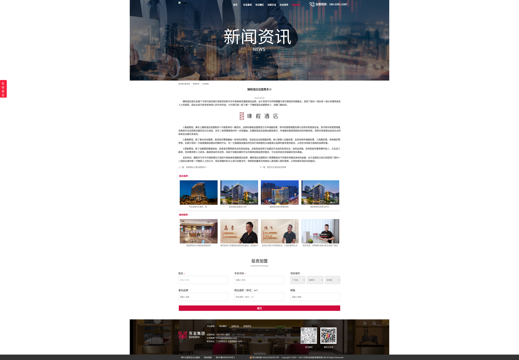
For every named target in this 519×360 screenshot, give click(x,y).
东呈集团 (247, 5)
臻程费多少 (261, 105)
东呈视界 (284, 5)
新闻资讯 (296, 5)
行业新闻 (205, 84)
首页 (235, 5)
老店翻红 (259, 5)
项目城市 (295, 273)
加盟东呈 (271, 5)
